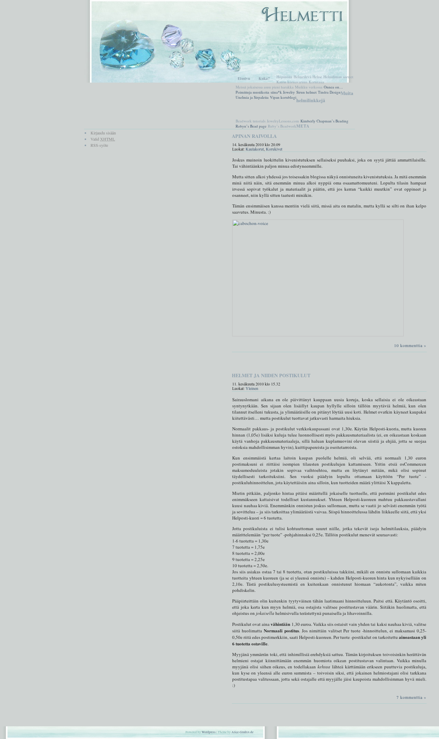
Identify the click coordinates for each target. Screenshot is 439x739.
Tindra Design (329, 92)
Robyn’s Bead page (251, 126)
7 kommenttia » (411, 697)
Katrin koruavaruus (291, 81)
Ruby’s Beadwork (282, 126)
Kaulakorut (255, 149)
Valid (103, 139)
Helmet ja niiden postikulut (271, 375)
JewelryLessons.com (283, 120)
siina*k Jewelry (283, 92)
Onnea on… (333, 87)
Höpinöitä (284, 76)
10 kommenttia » (410, 345)
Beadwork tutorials (250, 120)
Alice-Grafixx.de (242, 732)
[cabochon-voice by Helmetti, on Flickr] (318, 335)
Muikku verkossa (308, 87)
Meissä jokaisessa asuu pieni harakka (265, 87)
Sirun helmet (306, 92)
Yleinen (252, 388)
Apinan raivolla (254, 136)
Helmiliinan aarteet (338, 76)
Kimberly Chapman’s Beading (324, 120)
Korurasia (316, 81)
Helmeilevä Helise (308, 76)
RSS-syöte (99, 145)
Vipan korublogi (283, 97)
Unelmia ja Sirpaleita (252, 97)
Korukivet (274, 149)
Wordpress (209, 732)
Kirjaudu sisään (103, 132)
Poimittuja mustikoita (252, 92)
